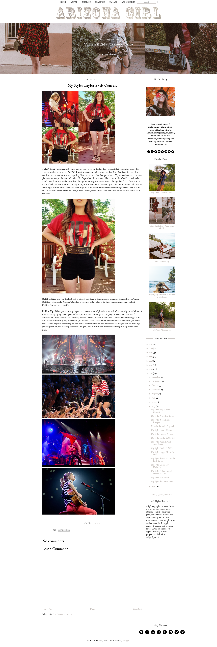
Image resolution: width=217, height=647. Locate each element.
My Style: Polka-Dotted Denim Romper (161, 472)
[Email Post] (54, 530)
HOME (63, 2)
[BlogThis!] (62, 530)
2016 (151, 361)
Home (92, 609)
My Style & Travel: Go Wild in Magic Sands (162, 296)
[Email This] (59, 530)
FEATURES (100, 2)
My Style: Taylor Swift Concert (160, 411)
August (155, 394)
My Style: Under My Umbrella (160, 466)
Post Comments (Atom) (62, 614)
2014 (151, 369)
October (155, 385)
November (156, 381)
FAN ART (113, 2)
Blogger (126, 640)
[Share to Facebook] (66, 530)
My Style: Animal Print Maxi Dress (161, 443)
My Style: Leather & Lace (162, 434)
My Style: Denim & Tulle (162, 448)
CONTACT (86, 2)
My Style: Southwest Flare (162, 481)
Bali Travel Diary (162, 261)
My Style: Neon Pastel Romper (160, 421)
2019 (151, 348)
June (154, 402)
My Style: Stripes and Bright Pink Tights (163, 459)
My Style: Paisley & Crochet (163, 438)
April (154, 487)
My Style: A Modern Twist (162, 416)
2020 (151, 344)
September (156, 389)
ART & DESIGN (128, 2)
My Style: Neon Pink (160, 477)
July (154, 398)
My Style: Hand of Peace (161, 430)
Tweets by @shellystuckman (160, 495)
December (156, 377)
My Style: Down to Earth (162, 193)
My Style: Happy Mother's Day (162, 453)
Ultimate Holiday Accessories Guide (161, 227)
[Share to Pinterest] (69, 530)
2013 (151, 373)
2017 (151, 357)
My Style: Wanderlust (162, 330)
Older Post (137, 609)
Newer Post (47, 609)
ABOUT (74, 2)
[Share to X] (64, 530)
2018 (151, 352)
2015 (151, 365)
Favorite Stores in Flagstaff (162, 426)
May (154, 406)
